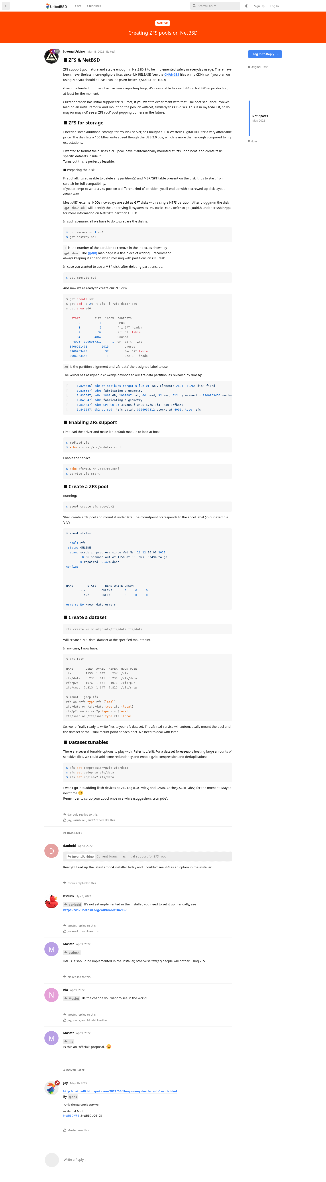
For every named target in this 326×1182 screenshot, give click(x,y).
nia (71, 1041)
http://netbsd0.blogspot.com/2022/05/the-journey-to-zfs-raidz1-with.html (120, 1091)
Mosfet (74, 998)
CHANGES (171, 74)
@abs (73, 1097)
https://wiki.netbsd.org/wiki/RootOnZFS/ (95, 910)
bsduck (74, 952)
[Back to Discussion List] (6, 6)
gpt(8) (92, 253)
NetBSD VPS (71, 1115)
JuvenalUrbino (83, 856)
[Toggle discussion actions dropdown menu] (278, 54)
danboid (75, 905)
